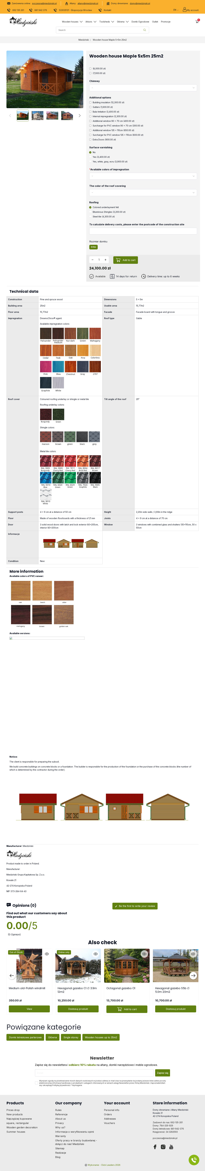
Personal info (111, 1110)
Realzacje (60, 1152)
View (29, 1008)
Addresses (110, 1118)
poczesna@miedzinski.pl (44, 3)
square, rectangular (17, 1123)
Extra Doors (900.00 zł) (104, 139)
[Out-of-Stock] (29, 965)
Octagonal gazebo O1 (120, 988)
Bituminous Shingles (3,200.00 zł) (109, 212)
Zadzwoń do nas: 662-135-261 (168, 1122)
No (94, 152)
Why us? (60, 1127)
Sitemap (59, 1148)
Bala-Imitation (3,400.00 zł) (106, 111)
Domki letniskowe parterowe (25, 1037)
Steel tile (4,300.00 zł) (104, 216)
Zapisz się (162, 1072)
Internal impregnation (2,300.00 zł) (110, 116)
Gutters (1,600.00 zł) (103, 107)
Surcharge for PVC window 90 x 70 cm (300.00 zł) (118, 125)
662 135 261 (18, 10)
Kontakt (107, 10)
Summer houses (15, 1131)
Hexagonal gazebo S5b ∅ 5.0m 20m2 (172, 989)
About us (60, 1118)
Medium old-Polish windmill (27, 988)
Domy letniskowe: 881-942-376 (168, 1128)
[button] (197, 22)
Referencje (61, 1114)
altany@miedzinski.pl (88, 3)
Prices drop (13, 1110)
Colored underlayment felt (106, 207)
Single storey (70, 1037)
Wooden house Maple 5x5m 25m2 (110, 39)
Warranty (60, 1136)
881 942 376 (41, 10)
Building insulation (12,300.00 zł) (108, 102)
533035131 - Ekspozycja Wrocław (75, 10)
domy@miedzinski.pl (140, 3)
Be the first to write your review (135, 906)
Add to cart (129, 260)
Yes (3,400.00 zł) (101, 157)
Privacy (59, 1123)
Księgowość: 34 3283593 (165, 1132)
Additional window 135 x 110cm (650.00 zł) (113, 130)
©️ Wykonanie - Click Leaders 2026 (102, 1165)
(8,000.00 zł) (99, 68)
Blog (57, 1157)
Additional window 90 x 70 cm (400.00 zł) (113, 121)
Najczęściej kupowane (19, 1118)
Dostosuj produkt (78, 1008)
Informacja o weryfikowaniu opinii (74, 1131)
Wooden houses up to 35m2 (101, 1037)
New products (14, 1114)
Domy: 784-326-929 (163, 1125)
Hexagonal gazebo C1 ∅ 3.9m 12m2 (77, 989)
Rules (58, 1110)
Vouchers (109, 1123)
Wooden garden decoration (22, 1127)
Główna (52, 1037)
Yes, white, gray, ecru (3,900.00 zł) (110, 161)
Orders (108, 1114)
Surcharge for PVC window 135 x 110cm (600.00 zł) (118, 135)
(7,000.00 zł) (99, 73)
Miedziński (83, 39)
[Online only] (78, 965)
